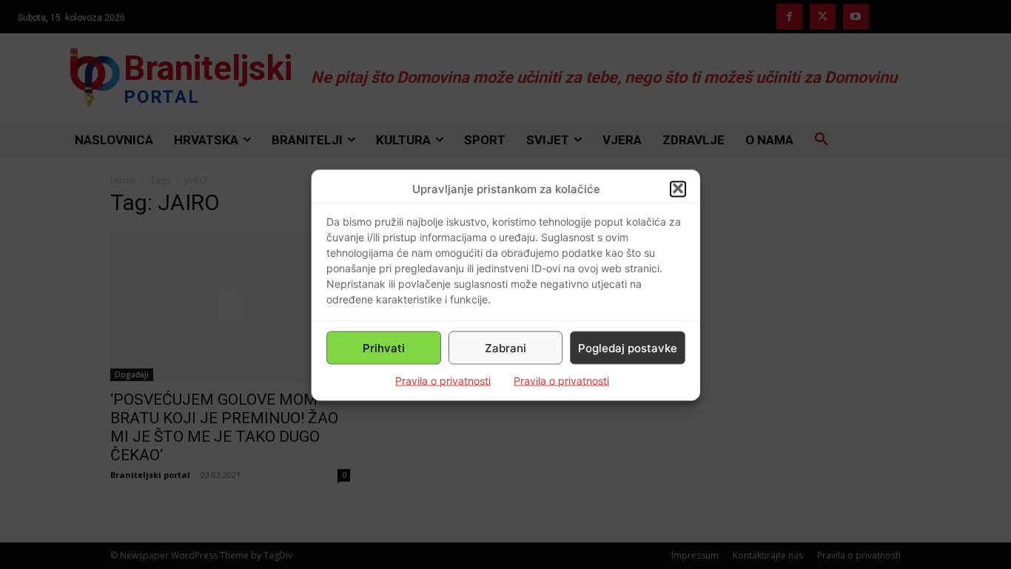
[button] (678, 188)
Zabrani (505, 347)
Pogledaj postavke (627, 347)
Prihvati (384, 347)
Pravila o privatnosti (443, 380)
